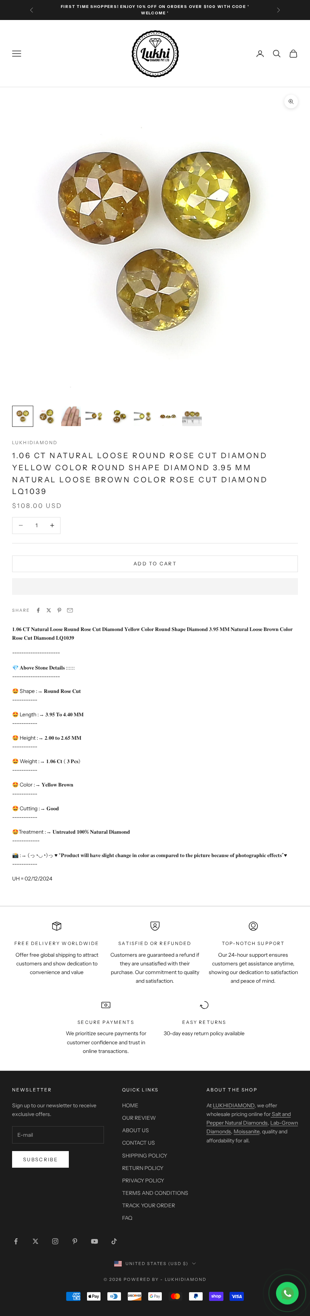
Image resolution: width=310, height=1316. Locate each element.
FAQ (127, 1217)
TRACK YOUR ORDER (148, 1205)
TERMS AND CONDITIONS (155, 1193)
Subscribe (40, 1159)
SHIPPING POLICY (144, 1155)
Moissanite (246, 1131)
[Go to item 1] (22, 416)
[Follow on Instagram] (55, 1241)
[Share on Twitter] (49, 610)
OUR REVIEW (139, 1117)
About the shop (231, 1090)
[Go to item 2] (46, 416)
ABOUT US (135, 1130)
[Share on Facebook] (38, 610)
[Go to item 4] (95, 416)
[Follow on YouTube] (94, 1241)
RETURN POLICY (142, 1168)
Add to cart (155, 563)
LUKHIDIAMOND (34, 442)
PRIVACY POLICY (143, 1180)
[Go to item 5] (119, 416)
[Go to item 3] (71, 416)
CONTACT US (138, 1142)
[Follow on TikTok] (114, 1241)
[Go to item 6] (143, 416)
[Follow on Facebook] (16, 1241)
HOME (130, 1105)
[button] (155, 586)
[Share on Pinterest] (59, 610)
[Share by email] (70, 610)
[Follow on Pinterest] (75, 1241)
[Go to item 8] (192, 416)
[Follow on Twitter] (35, 1241)
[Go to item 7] (167, 416)
